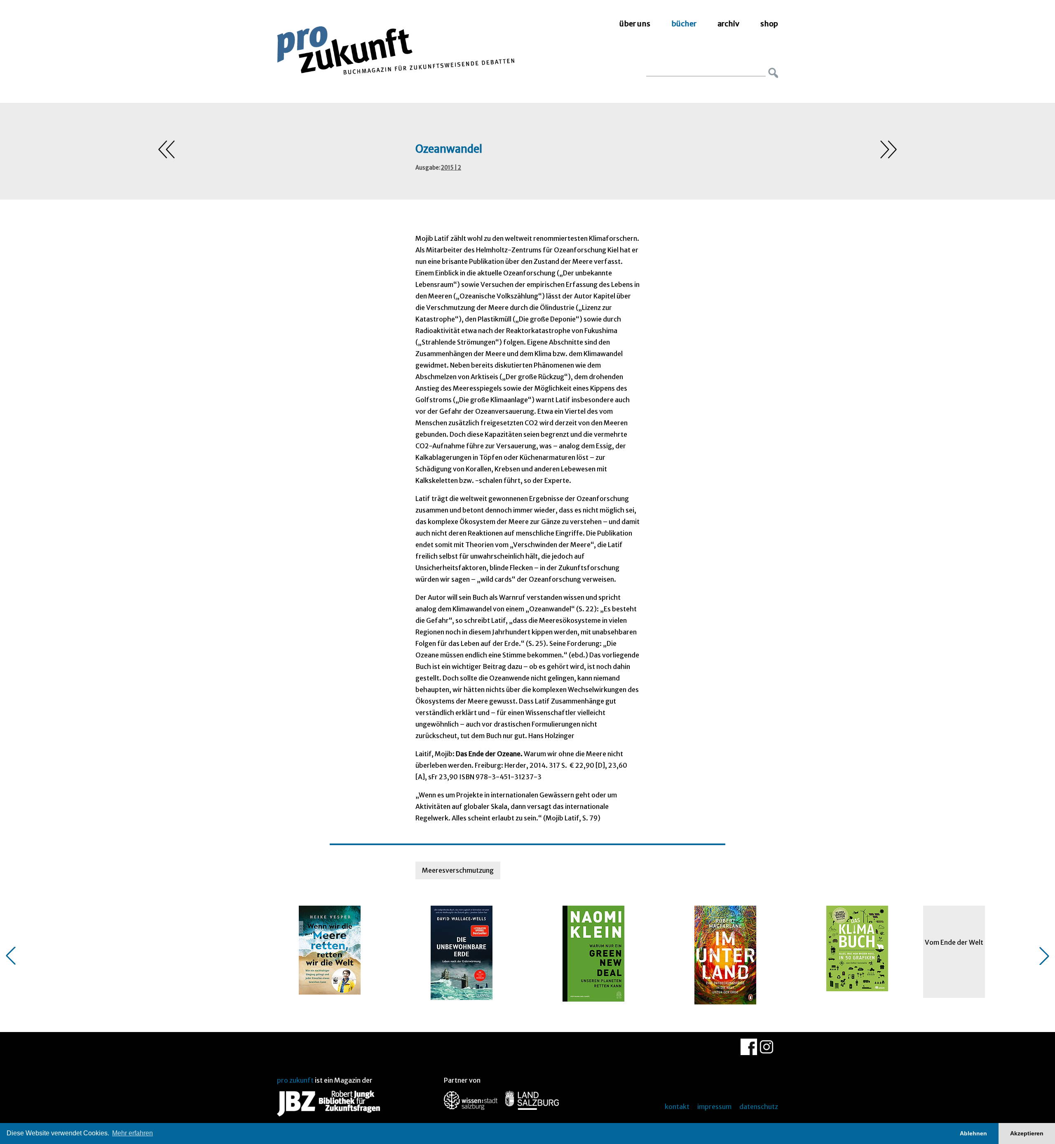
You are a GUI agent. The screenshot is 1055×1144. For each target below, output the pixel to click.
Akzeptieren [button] (1026, 1133)
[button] (11, 956)
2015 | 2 (451, 167)
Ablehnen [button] (973, 1133)
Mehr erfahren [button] (132, 1133)
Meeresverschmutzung (458, 870)
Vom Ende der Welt (954, 942)
